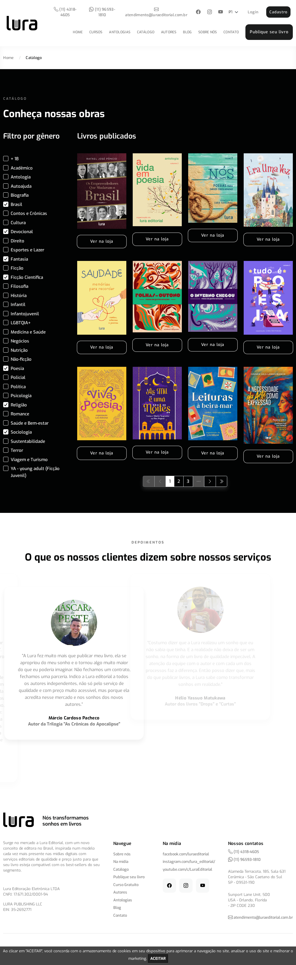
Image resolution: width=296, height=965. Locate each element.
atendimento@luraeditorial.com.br (156, 14)
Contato (231, 32)
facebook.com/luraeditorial (186, 854)
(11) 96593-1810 (104, 12)
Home (78, 32)
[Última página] (221, 481)
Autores (169, 32)
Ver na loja (101, 241)
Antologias (119, 32)
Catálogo (145, 32)
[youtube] (220, 12)
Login (253, 12)
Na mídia (120, 861)
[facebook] (198, 12)
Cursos (96, 32)
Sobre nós (207, 32)
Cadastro (278, 12)
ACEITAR (158, 958)
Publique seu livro (269, 32)
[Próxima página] (210, 481)
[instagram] (209, 12)
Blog (187, 32)
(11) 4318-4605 (67, 12)
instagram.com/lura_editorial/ (189, 861)
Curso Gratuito (125, 884)
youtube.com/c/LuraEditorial (187, 869)
